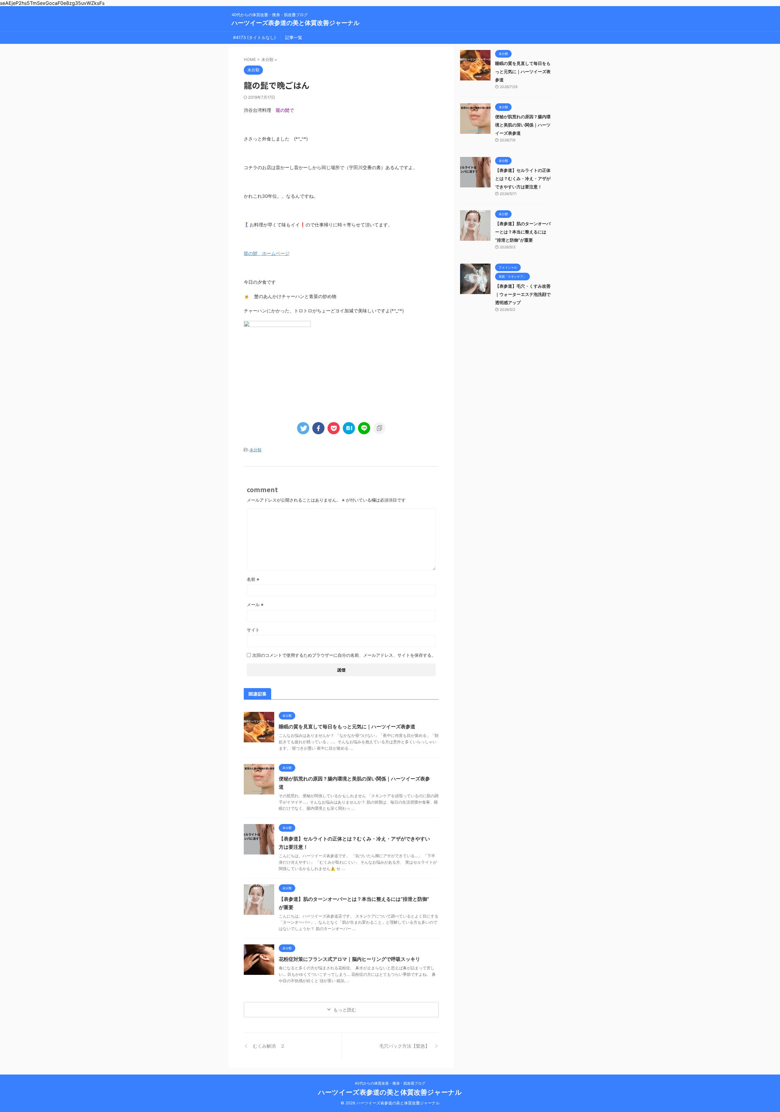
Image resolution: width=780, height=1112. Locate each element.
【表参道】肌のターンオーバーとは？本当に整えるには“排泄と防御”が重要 (523, 232)
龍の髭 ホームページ (266, 253)
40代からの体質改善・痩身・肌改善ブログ (390, 1083)
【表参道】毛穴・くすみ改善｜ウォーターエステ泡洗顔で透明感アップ (523, 294)
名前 (253, 579)
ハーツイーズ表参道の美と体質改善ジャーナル (296, 23)
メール (255, 604)
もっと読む (344, 1010)
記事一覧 (293, 37)
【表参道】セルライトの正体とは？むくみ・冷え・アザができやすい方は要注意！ (523, 178)
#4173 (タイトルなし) (254, 37)
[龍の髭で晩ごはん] (349, 428)
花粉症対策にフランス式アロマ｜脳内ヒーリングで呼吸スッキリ (349, 959)
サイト (253, 629)
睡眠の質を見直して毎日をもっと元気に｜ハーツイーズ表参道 (347, 726)
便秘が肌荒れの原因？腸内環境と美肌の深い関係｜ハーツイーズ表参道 (523, 125)
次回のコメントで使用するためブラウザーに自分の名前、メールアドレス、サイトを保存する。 (344, 655)
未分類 (255, 449)
